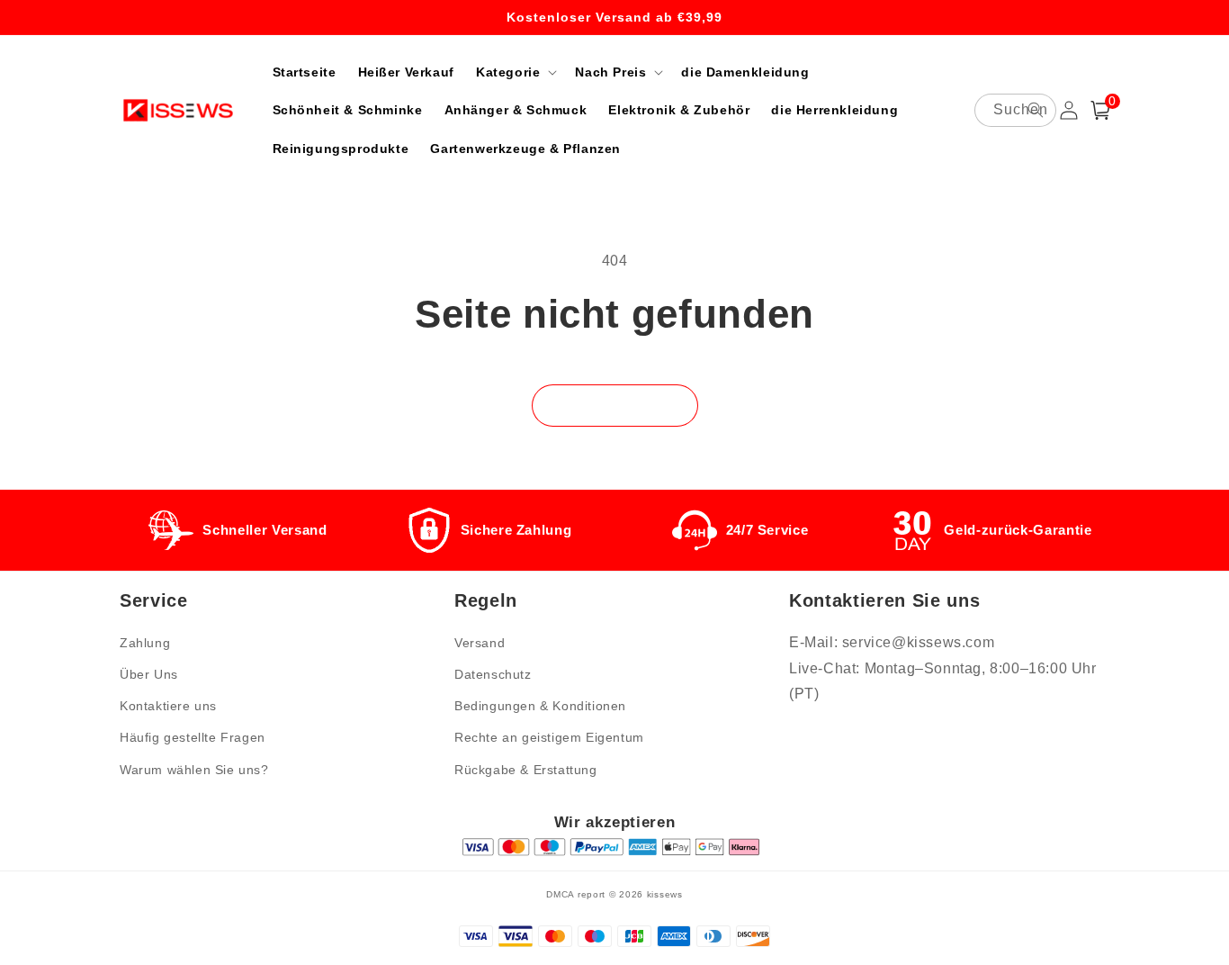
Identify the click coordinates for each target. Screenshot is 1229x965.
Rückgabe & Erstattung (525, 769)
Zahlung (145, 643)
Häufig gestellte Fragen (192, 737)
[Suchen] (1035, 110)
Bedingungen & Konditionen (540, 706)
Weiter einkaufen (615, 404)
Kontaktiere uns (168, 706)
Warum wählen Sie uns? (194, 769)
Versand (479, 643)
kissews (665, 894)
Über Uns (149, 674)
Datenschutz (493, 674)
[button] (514, 72)
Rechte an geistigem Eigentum (549, 737)
